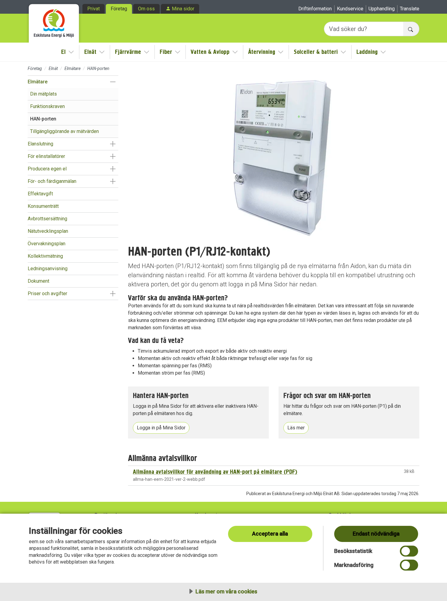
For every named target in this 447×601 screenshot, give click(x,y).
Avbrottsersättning (47, 219)
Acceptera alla (270, 533)
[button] (112, 82)
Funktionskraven (47, 106)
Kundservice (350, 9)
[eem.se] (54, 21)
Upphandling (382, 9)
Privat (93, 9)
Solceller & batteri (316, 52)
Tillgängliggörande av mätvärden (64, 131)
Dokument (38, 281)
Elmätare (72, 68)
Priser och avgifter (47, 293)
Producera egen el (47, 169)
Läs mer (296, 428)
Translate (409, 9)
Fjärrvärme (128, 52)
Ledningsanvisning (48, 268)
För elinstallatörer (46, 156)
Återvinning (261, 52)
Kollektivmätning (45, 256)
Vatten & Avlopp (210, 52)
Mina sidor (183, 9)
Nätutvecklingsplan (48, 231)
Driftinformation (315, 9)
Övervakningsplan (46, 243)
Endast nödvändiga (376, 533)
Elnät (90, 52)
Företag (119, 9)
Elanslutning (40, 144)
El (63, 52)
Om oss (146, 9)
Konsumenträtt (43, 206)
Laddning (367, 52)
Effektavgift (40, 194)
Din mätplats (43, 94)
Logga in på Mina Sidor (161, 428)
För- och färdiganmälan (52, 181)
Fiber (166, 52)
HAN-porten (43, 119)
